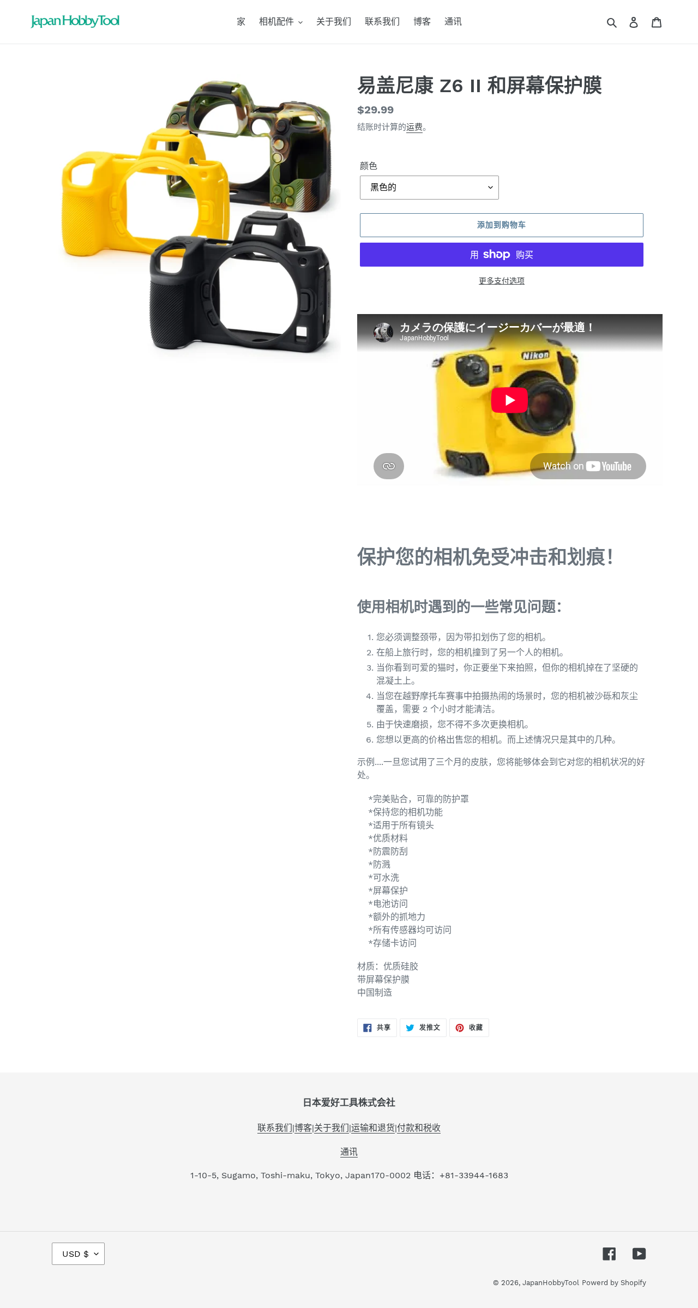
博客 (303, 1128)
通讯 (349, 1152)
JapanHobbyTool (550, 1283)
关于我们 (331, 1128)
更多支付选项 (502, 280)
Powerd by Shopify (614, 1283)
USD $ (75, 1254)
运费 (414, 127)
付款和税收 (419, 1128)
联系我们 (274, 1128)
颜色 (368, 166)
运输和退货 (373, 1128)
